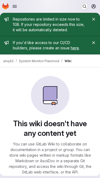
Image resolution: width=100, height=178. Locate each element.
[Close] (93, 19)
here (75, 48)
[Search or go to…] (84, 6)
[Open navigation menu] (14, 6)
